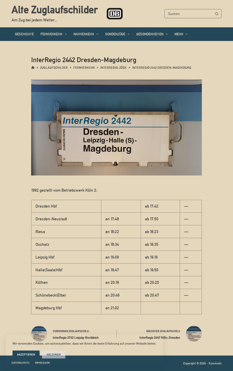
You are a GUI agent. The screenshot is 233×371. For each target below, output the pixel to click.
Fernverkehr (51, 34)
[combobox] (189, 13)
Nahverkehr (83, 34)
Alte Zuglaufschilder (55, 9)
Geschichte (24, 34)
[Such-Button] (217, 13)
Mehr (179, 34)
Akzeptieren (26, 354)
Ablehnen (53, 354)
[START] (33, 67)
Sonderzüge (115, 34)
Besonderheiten (149, 34)
